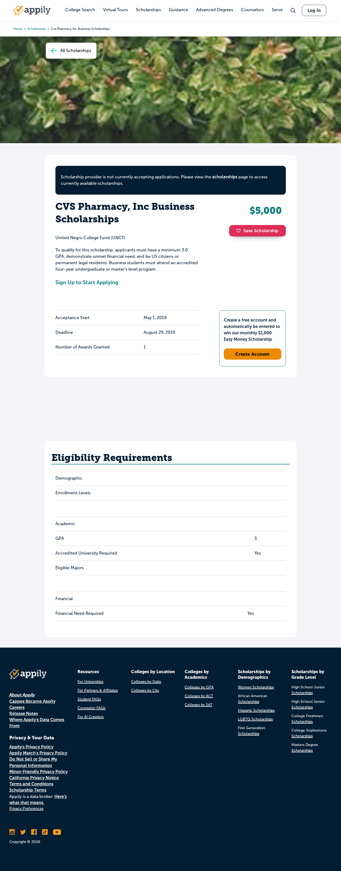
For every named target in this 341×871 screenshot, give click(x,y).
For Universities (90, 682)
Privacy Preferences (26, 808)
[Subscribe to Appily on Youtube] (57, 832)
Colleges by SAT (198, 705)
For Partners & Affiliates (98, 690)
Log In (314, 10)
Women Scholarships (256, 687)
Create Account (252, 354)
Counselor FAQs (91, 708)
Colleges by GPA (199, 687)
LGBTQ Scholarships (255, 719)
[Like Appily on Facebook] (34, 832)
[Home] (32, 10)
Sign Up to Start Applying (86, 282)
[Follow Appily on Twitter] (23, 832)
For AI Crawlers (91, 717)
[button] (239, 230)
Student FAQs (89, 699)
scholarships (224, 177)
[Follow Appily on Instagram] (12, 832)
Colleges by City (145, 690)
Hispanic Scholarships (256, 710)
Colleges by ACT (199, 696)
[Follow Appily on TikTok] (45, 832)
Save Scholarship (261, 230)
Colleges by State (146, 682)
